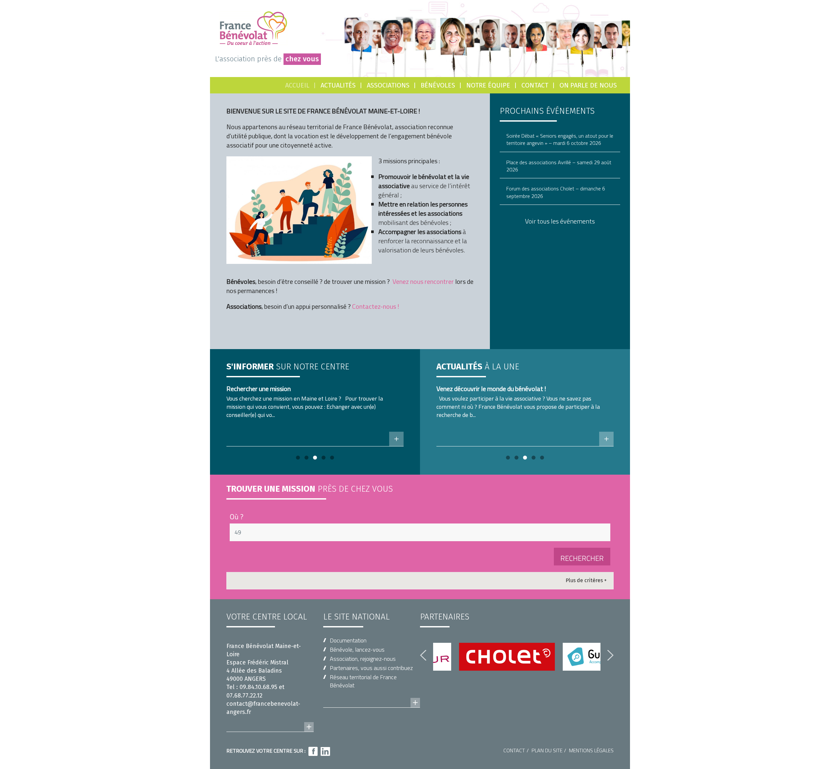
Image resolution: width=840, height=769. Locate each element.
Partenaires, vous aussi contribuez (371, 667)
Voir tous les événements (560, 221)
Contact (534, 85)
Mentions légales (591, 750)
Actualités (338, 85)
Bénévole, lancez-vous (357, 649)
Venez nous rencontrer (423, 281)
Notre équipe (488, 85)
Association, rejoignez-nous (363, 658)
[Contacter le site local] (270, 720)
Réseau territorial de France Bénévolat (363, 681)
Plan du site (547, 750)
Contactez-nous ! (375, 306)
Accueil (297, 85)
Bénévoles (438, 85)
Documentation (348, 640)
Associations (388, 85)
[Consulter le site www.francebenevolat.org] (371, 696)
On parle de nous (588, 85)
